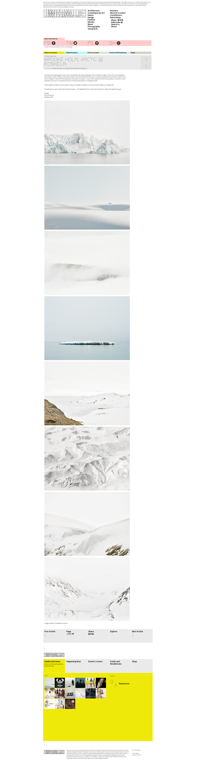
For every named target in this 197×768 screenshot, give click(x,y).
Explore (113, 631)
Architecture (94, 10)
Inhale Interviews (50, 53)
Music (90, 24)
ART (53, 68)
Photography (94, 26)
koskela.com (110, 85)
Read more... (125, 683)
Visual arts (93, 29)
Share (114, 20)
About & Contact (118, 13)
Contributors (116, 15)
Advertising (115, 17)
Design (91, 17)
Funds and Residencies (118, 53)
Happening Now (72, 53)
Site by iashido (136, 750)
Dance (90, 15)
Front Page (77, 68)
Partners (114, 10)
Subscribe (116, 22)
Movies (91, 22)
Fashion (91, 20)
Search (114, 24)
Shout (114, 26)
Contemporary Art (96, 13)
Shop (133, 53)
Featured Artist (69, 68)
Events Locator (93, 53)
